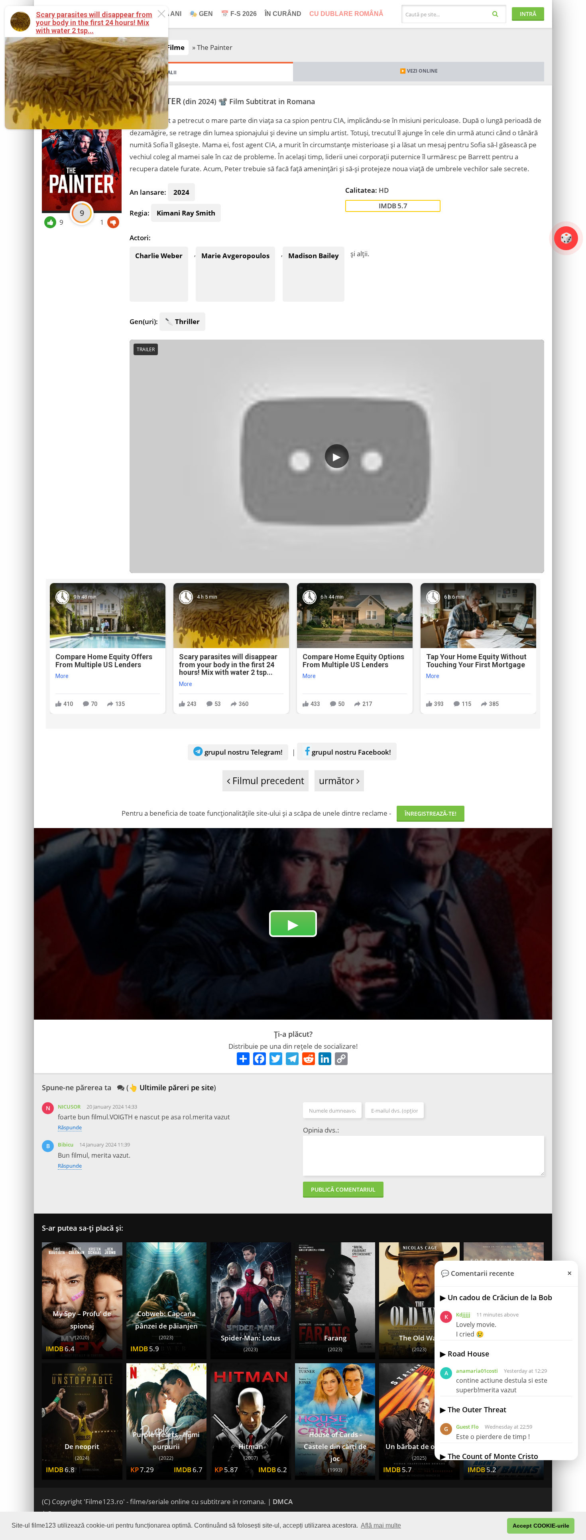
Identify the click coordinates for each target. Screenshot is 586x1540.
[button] (499, 1526)
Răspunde (70, 1127)
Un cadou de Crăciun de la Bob (500, 1297)
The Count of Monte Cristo (493, 1456)
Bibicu (65, 1144)
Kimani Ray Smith (186, 212)
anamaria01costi (477, 1370)
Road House (468, 1353)
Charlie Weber (159, 255)
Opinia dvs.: (321, 1130)
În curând (283, 13)
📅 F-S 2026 (239, 13)
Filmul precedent (267, 781)
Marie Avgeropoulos (235, 255)
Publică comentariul (343, 1189)
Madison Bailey (313, 255)
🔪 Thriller (182, 321)
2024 (181, 192)
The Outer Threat (477, 1409)
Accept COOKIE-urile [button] (541, 1525)
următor (337, 781)
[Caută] (495, 13)
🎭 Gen (201, 13)
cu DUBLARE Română (346, 13)
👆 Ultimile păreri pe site (171, 1087)
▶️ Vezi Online (419, 70)
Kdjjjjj (463, 1314)
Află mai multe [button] (381, 1525)
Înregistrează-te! (430, 813)
